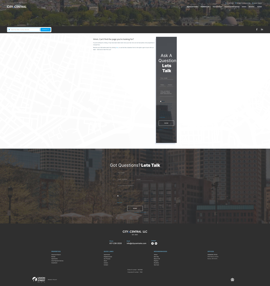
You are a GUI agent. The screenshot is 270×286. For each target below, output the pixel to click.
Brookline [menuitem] (156, 262)
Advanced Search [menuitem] (56, 254)
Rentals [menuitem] (53, 256)
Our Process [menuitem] (107, 258)
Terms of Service (143, 212)
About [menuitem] (105, 260)
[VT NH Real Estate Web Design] (38, 279)
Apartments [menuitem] (54, 258)
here (117, 47)
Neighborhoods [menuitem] (205, 6)
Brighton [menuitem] (156, 260)
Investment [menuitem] (54, 262)
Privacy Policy (162, 117)
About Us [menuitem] (251, 6)
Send (166, 123)
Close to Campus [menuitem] (217, 6)
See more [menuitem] (156, 265)
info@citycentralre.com (243, 3)
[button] (45, 29)
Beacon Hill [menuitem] (157, 258)
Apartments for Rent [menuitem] (192, 6)
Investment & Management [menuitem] (232, 6)
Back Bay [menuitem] (156, 256)
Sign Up (260, 3)
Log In (255, 3)
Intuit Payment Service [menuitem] (57, 260)
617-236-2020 (230, 3)
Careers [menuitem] (244, 6)
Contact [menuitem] (259, 6)
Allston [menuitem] (156, 254)
